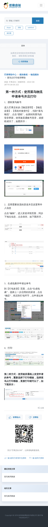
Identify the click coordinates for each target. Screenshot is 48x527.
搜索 (38, 21)
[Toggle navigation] (41, 5)
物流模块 (35, 74)
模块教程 (23, 74)
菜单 (23, 46)
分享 (42, 408)
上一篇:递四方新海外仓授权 (15, 458)
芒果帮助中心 (10, 74)
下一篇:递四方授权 (36, 458)
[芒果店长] (12, 5)
